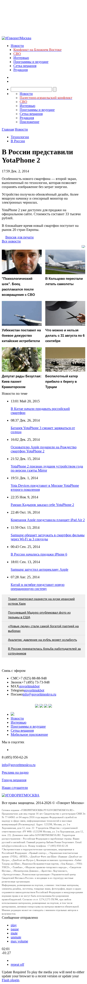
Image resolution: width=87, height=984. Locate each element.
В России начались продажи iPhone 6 (39, 554)
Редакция (20, 70)
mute (14, 933)
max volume (19, 941)
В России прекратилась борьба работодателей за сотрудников (44, 651)
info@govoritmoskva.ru (39, 694)
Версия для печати (19, 237)
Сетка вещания (24, 66)
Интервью (21, 58)
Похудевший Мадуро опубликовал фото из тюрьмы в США (39, 615)
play (14, 925)
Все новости (11, 241)
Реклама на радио (15, 772)
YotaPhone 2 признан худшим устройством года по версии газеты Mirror (47, 468)
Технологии (20, 137)
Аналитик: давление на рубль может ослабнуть (42, 639)
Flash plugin (10, 980)
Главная (8, 129)
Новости (17, 46)
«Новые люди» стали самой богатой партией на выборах (43, 628)
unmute (16, 937)
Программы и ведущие (30, 62)
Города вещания (14, 780)
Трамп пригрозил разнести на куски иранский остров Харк (41, 601)
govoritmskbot (29, 686)
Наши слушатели (15, 788)
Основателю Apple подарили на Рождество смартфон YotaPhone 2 (44, 449)
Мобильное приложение (29, 734)
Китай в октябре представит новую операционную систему (37, 587)
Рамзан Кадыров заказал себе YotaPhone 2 (42, 505)
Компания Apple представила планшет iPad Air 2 (48, 520)
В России (18, 141)
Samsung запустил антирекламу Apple (39, 569)
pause (15, 929)
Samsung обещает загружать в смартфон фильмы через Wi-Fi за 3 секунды (48, 537)
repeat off (17, 964)
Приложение (29, 122)
